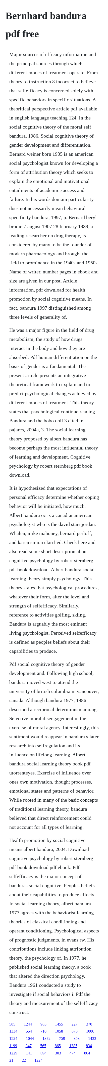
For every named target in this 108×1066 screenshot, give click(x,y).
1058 (59, 1031)
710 (43, 1031)
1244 (28, 1024)
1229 (13, 1053)
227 (75, 1024)
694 (43, 1053)
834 (89, 1046)
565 (43, 1046)
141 (29, 1053)
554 (29, 1031)
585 (12, 1024)
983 (43, 1024)
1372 (46, 1038)
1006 (90, 1031)
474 (73, 1053)
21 (11, 1060)
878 (75, 1031)
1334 (13, 1031)
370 (89, 1024)
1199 (13, 1046)
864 (87, 1053)
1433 (92, 1038)
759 (62, 1038)
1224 (38, 1060)
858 (77, 1038)
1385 (73, 1046)
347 (29, 1046)
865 (58, 1046)
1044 (30, 1038)
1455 (59, 1024)
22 (24, 1060)
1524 (13, 1038)
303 (58, 1053)
